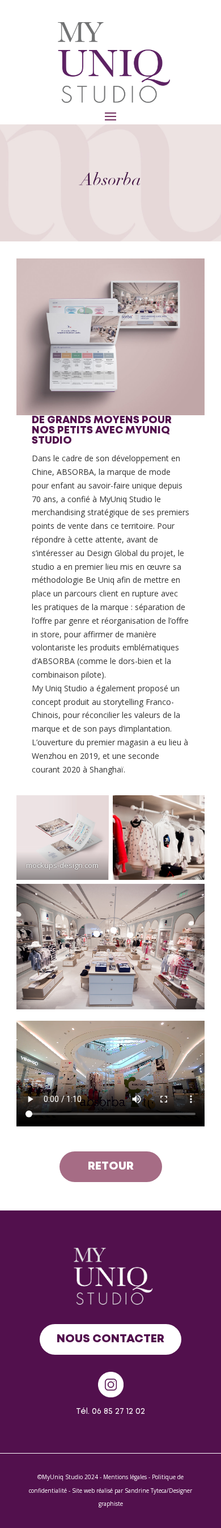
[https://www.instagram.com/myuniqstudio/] (110, 1384)
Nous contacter (110, 1339)
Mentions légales (125, 1477)
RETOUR (111, 1166)
